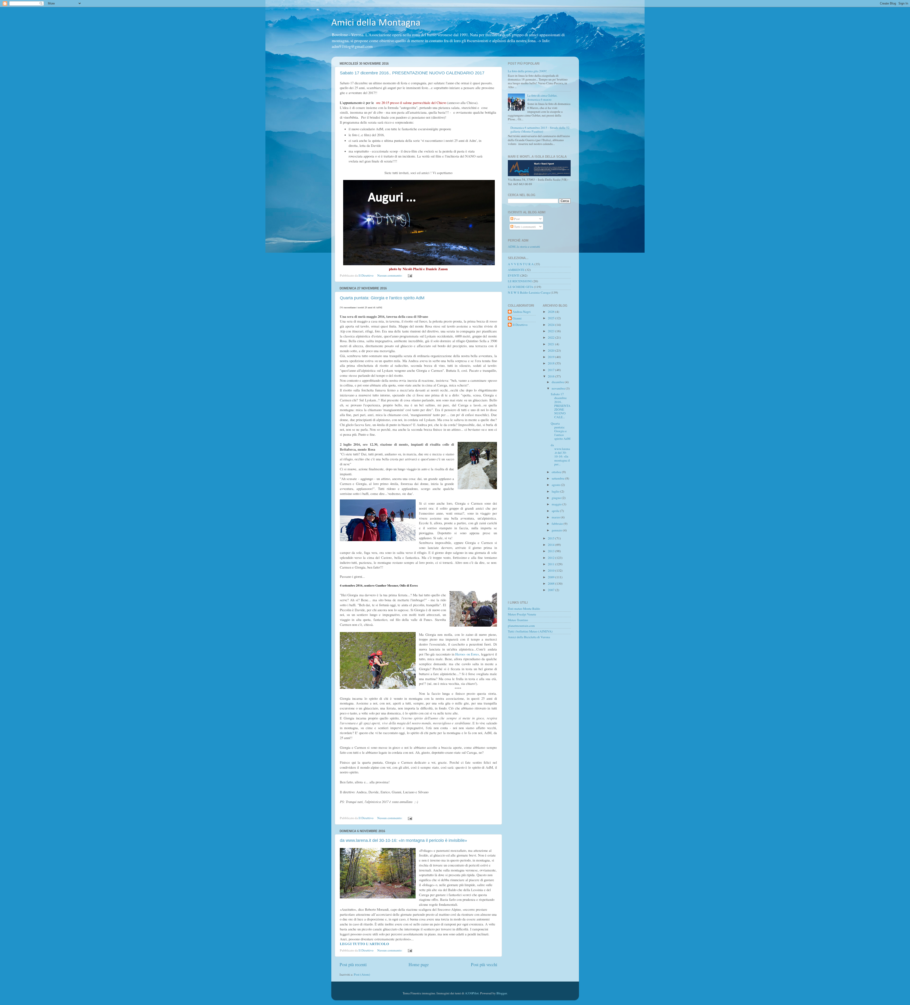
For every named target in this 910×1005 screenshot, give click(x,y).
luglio (556, 491)
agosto (556, 485)
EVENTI (513, 275)
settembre (558, 478)
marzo (556, 517)
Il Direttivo (520, 325)
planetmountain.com (521, 626)
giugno (557, 498)
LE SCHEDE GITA (520, 287)
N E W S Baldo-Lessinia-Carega (529, 292)
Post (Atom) (362, 974)
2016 (551, 376)
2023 (551, 331)
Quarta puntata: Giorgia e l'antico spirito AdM (382, 298)
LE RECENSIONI (520, 281)
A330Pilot (472, 993)
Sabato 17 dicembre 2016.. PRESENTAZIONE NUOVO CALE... (560, 405)
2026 (551, 312)
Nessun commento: (390, 275)
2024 (551, 325)
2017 (551, 370)
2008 (551, 583)
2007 (551, 590)
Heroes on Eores (467, 654)
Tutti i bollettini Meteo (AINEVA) (530, 631)
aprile (556, 511)
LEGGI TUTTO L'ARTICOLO (364, 943)
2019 (551, 357)
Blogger (501, 993)
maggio (557, 504)
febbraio (558, 523)
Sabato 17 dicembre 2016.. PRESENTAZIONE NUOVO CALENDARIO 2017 (412, 73)
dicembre (558, 382)
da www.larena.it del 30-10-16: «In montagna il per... (560, 454)
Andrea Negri (522, 312)
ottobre (557, 472)
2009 (551, 577)
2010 (551, 570)
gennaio (557, 530)
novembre (559, 388)
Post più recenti (353, 964)
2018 (551, 363)
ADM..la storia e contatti (524, 246)
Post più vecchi (484, 964)
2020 (551, 350)
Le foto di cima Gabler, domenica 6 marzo (542, 97)
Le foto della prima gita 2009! (527, 71)
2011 (551, 564)
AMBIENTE (516, 270)
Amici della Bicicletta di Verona (529, 637)
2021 (551, 344)
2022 (551, 337)
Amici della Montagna (375, 23)
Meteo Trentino (518, 620)
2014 (551, 545)
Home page (419, 964)
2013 (551, 551)
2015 (551, 538)
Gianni (517, 318)
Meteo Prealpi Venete (522, 614)
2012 (551, 558)
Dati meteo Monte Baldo (524, 608)
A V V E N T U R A (521, 264)
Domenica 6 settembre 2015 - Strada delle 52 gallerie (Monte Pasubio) (539, 130)
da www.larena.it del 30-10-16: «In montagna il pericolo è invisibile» (403, 840)
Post (516, 219)
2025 (551, 318)
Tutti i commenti (524, 226)
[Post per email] (409, 275)
